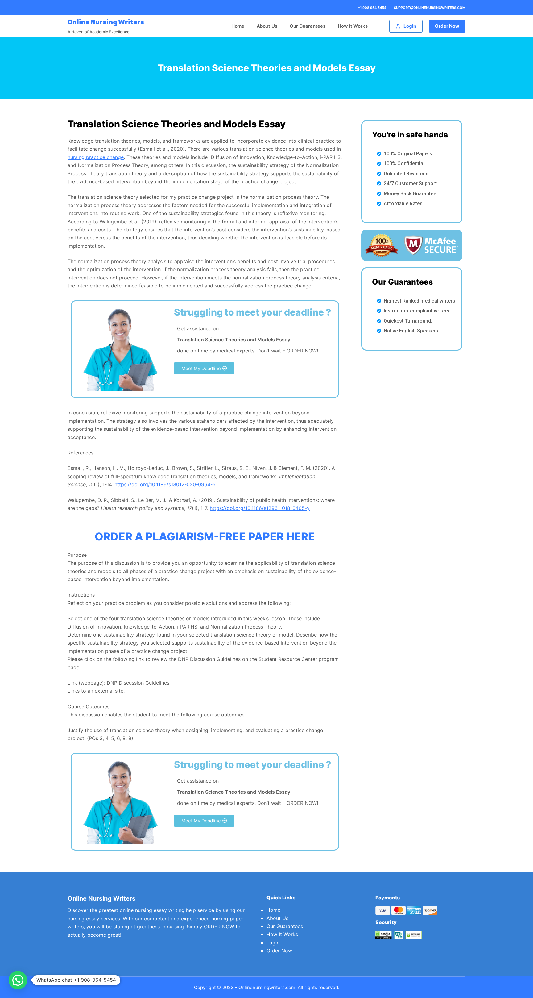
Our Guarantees (307, 26)
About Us (267, 26)
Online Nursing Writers (106, 22)
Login (272, 942)
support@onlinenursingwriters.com (429, 8)
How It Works (353, 26)
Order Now (447, 26)
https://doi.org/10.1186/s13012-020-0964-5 (165, 484)
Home (237, 26)
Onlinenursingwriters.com (266, 987)
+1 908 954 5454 (372, 8)
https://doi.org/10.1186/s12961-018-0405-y (260, 508)
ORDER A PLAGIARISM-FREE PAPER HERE (205, 536)
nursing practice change (96, 157)
